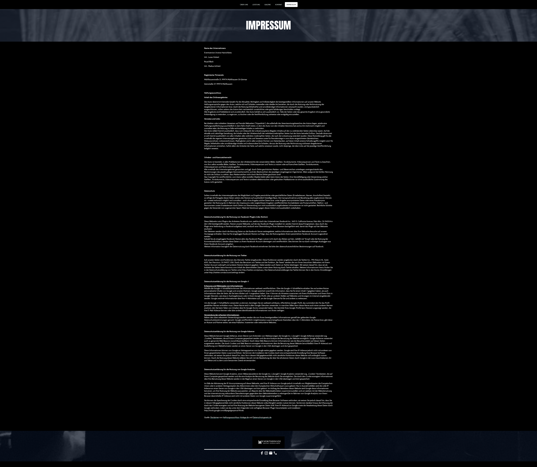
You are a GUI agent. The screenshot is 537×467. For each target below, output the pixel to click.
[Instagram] (266, 453)
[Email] (270, 453)
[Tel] (275, 453)
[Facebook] (261, 453)
